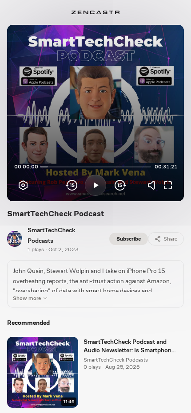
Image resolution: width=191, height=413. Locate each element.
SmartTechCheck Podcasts (116, 360)
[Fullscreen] (168, 185)
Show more (27, 298)
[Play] (95, 185)
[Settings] (23, 185)
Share (170, 239)
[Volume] (154, 185)
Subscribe (128, 239)
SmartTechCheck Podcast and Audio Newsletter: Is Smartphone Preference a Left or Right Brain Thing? (129, 346)
